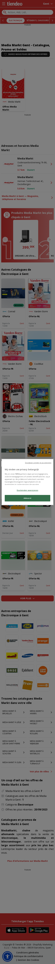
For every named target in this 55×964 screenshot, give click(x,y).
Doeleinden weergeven (27, 490)
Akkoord (27, 498)
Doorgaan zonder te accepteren (38, 463)
